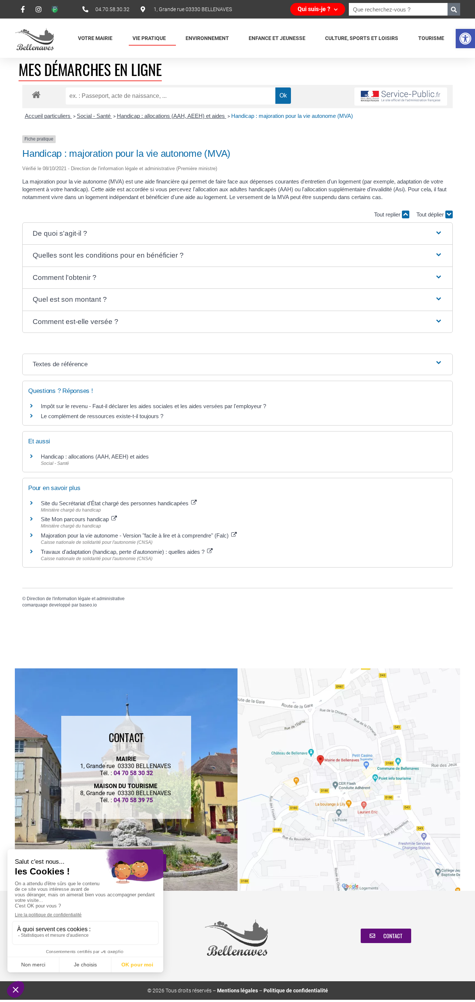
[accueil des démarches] (36, 94)
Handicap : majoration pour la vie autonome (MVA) (292, 116)
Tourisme (431, 38)
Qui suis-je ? (314, 9)
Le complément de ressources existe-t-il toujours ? (102, 416)
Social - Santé (94, 116)
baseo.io (88, 605)
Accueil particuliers (48, 116)
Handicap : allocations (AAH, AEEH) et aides (171, 116)
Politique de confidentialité (295, 990)
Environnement (207, 38)
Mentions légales (237, 990)
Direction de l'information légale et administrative (76, 598)
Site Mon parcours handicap (75, 519)
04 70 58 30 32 (133, 773)
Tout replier (388, 214)
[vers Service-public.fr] (400, 96)
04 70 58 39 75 (133, 800)
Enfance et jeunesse (277, 38)
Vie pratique (149, 38)
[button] (465, 38)
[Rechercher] (454, 9)
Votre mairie (95, 38)
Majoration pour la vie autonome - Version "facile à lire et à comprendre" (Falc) (135, 535)
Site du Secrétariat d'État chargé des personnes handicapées (115, 503)
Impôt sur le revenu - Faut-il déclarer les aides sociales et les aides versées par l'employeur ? (153, 406)
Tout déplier (430, 214)
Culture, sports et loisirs (361, 38)
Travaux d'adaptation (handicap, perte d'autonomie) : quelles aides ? (123, 552)
